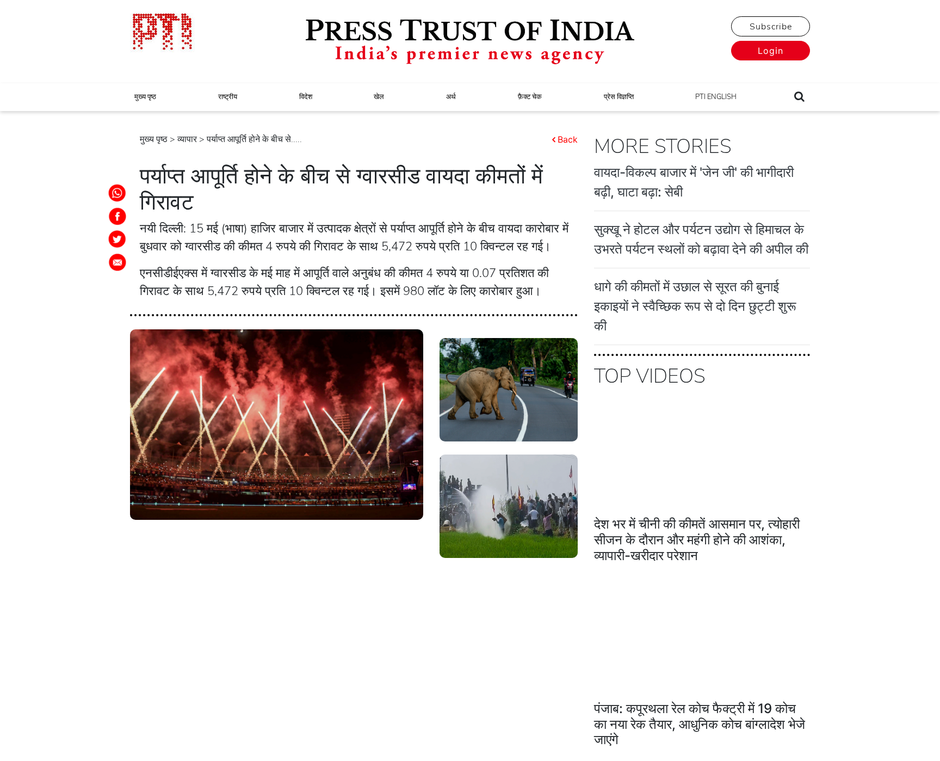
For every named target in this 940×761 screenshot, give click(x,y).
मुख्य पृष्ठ (145, 97)
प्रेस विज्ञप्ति (619, 97)
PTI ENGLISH (716, 97)
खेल (379, 97)
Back (568, 139)
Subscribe (771, 27)
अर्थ (451, 97)
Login (770, 50)
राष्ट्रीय (227, 97)
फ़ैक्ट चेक (530, 97)
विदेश (305, 97)
